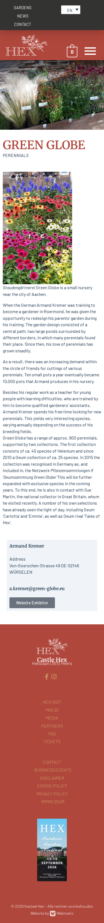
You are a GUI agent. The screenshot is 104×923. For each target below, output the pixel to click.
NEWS (22, 16)
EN (69, 10)
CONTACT (22, 24)
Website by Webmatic (52, 913)
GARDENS (22, 7)
